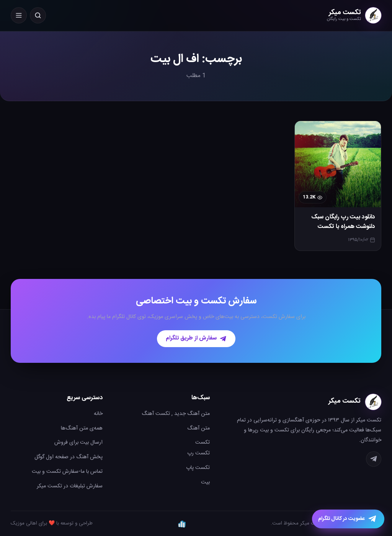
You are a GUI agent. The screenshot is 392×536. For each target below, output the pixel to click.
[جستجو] (38, 15)
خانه (98, 413)
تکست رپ (198, 453)
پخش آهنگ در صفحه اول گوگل (68, 457)
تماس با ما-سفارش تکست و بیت (67, 471)
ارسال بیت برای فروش (78, 442)
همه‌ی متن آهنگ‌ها (82, 428)
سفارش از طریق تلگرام (191, 338)
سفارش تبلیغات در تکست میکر (70, 486)
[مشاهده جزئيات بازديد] (181, 523)
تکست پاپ (198, 467)
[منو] (19, 15)
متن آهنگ (198, 428)
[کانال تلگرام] (373, 459)
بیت (205, 482)
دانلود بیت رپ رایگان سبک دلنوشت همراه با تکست (343, 222)
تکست (202, 442)
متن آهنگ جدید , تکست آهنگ (176, 413)
